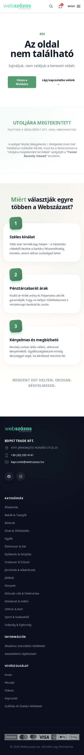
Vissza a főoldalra (22, 82)
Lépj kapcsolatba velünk (58, 82)
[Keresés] (51, 6)
